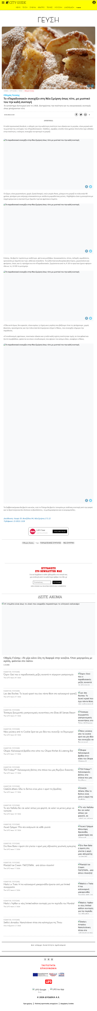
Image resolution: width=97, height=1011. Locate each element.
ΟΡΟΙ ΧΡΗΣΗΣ (35, 586)
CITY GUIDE (17, 2)
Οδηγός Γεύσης (12, 95)
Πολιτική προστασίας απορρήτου (46, 1003)
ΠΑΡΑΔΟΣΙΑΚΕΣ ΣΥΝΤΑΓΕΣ (50, 543)
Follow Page (60, 531)
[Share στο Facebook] (88, 85)
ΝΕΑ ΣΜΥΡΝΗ (68, 543)
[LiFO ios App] (57, 990)
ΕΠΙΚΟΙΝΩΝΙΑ (48, 968)
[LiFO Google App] (40, 990)
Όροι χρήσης (27, 1003)
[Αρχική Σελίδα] (7, 2)
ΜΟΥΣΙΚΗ (58, 7)
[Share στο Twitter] (92, 85)
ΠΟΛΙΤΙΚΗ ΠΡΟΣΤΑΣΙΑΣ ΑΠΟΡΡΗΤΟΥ (54, 586)
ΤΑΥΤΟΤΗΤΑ (48, 965)
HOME (6, 91)
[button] (3, 3)
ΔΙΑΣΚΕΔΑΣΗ (69, 7)
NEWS (18, 7)
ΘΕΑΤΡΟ (41, 7)
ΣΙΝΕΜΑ (33, 7)
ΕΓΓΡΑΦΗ (57, 582)
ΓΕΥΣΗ (24, 7)
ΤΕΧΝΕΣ (50, 7)
